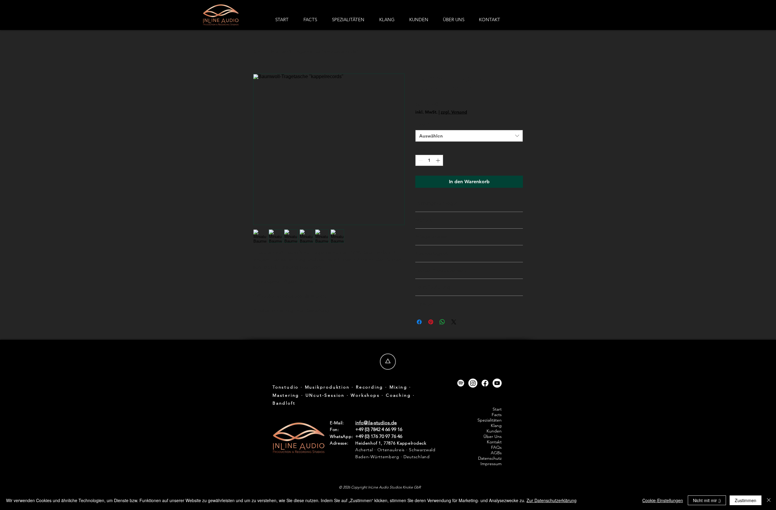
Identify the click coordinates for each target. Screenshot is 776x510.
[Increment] (438, 160)
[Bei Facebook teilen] (419, 322)
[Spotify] (460, 383)
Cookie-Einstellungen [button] (662, 500)
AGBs (496, 452)
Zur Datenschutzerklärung (552, 500)
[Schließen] (768, 500)
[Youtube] (497, 383)
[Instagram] (472, 383)
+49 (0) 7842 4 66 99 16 (378, 429)
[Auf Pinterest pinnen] (430, 322)
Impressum (491, 463)
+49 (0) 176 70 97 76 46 (378, 436)
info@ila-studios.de (376, 423)
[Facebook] (485, 383)
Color (422, 124)
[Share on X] (453, 322)
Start (258, 52)
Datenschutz (490, 458)
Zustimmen (745, 500)
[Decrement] (420, 160)
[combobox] (469, 136)
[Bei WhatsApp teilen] (442, 322)
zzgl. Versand (454, 112)
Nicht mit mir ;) (707, 500)
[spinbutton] (429, 160)
